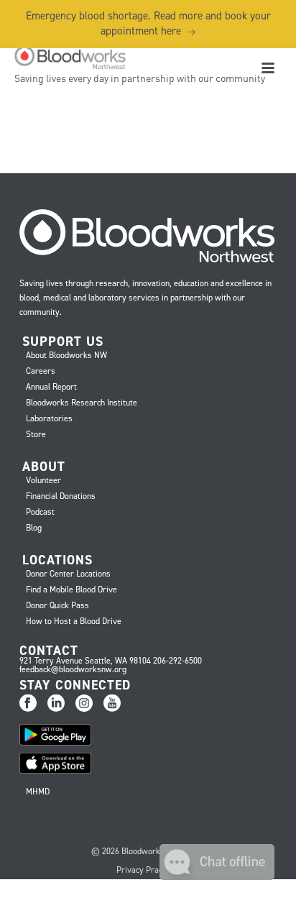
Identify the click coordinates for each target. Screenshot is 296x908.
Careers (40, 371)
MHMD (38, 791)
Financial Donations (61, 496)
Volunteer (43, 480)
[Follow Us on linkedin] (56, 703)
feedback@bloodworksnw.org (72, 669)
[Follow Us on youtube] (112, 703)
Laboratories (49, 418)
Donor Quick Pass (57, 605)
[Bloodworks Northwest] (68, 57)
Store (36, 434)
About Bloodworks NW (66, 355)
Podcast (40, 512)
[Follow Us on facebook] (28, 703)
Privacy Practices (148, 870)
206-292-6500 (177, 660)
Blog (34, 527)
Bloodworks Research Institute (81, 402)
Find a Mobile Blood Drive (71, 589)
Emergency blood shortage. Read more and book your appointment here (148, 23)
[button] (216, 876)
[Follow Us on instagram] (84, 703)
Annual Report (51, 387)
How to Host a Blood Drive (73, 621)
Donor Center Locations (68, 573)
